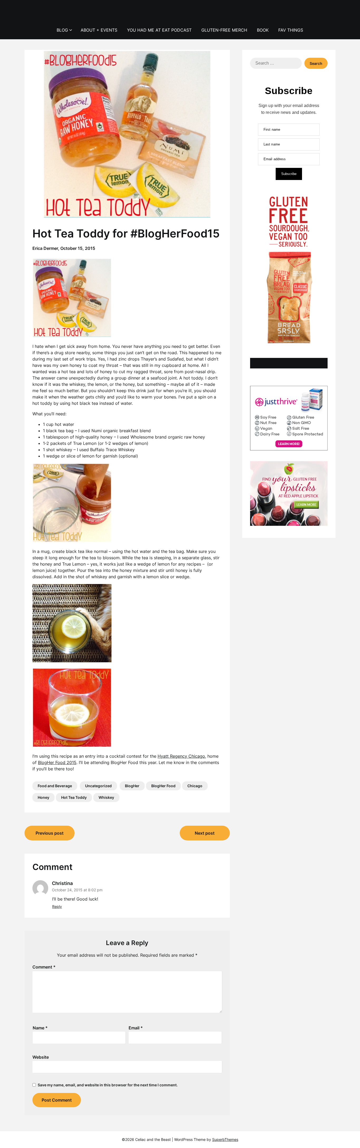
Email (136, 1027)
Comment (44, 967)
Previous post (50, 833)
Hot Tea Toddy (74, 797)
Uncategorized (98, 786)
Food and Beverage (55, 786)
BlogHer (132, 786)
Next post (205, 833)
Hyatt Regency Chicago (181, 756)
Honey (43, 797)
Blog (62, 30)
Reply (57, 906)
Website (40, 1057)
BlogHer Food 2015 (57, 762)
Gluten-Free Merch (224, 30)
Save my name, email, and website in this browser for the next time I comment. (108, 1085)
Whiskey (106, 797)
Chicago (194, 786)
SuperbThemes (225, 1139)
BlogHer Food (163, 786)
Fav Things (290, 30)
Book (263, 30)
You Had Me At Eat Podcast (159, 30)
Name (40, 1027)
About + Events (99, 30)
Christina (62, 883)
